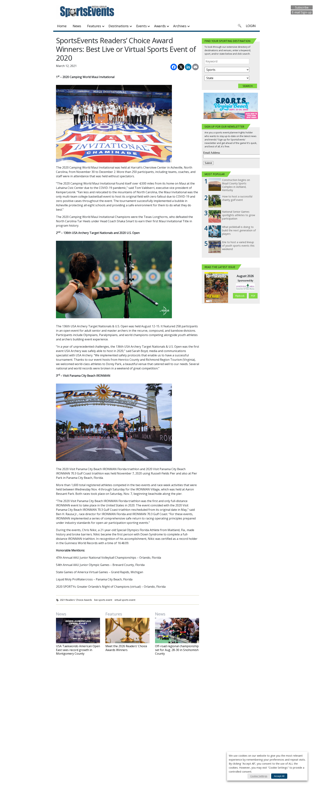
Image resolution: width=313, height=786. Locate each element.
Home (62, 26)
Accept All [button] (279, 776)
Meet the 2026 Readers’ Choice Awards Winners (126, 648)
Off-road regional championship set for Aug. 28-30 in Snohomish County (177, 650)
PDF (253, 295)
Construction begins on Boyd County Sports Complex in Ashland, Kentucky (236, 185)
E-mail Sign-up (302, 12)
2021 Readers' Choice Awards (76, 599)
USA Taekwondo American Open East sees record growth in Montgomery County (78, 650)
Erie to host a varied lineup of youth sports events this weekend (238, 246)
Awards (160, 26)
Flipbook (240, 295)
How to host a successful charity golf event (237, 198)
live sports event (103, 599)
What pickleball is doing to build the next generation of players (239, 230)
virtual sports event (124, 599)
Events (141, 26)
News (77, 26)
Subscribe (301, 7)
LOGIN (251, 25)
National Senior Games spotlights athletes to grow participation (238, 215)
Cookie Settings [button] (258, 776)
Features (94, 26)
